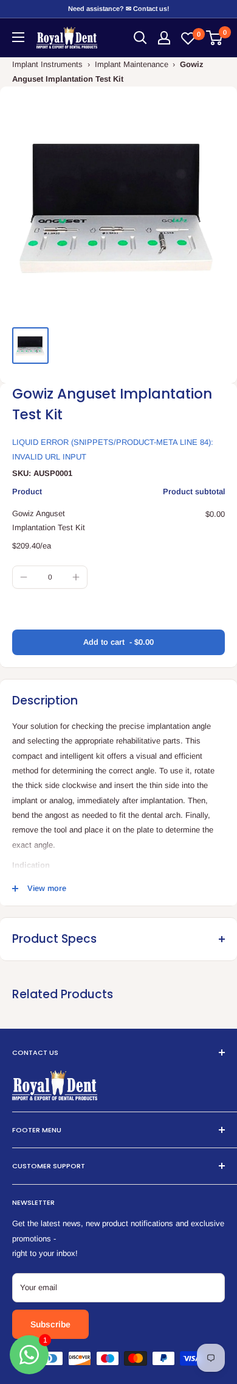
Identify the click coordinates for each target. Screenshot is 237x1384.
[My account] (164, 37)
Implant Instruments (47, 64)
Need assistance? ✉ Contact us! (118, 8)
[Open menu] (18, 37)
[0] (214, 37)
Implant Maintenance (131, 64)
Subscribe (50, 1324)
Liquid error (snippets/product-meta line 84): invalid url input (112, 449)
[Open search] (140, 37)
